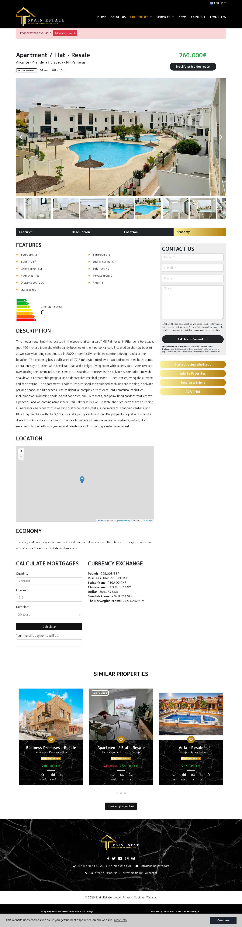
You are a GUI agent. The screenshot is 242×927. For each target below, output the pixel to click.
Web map (151, 897)
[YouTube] (120, 859)
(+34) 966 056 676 (118, 866)
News (182, 17)
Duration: (22, 607)
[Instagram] (127, 859)
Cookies (139, 897)
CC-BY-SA (148, 520)
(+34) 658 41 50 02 (90, 866)
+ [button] (21, 451)
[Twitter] (114, 859)
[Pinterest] (133, 859)
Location (131, 232)
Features (26, 232)
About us (118, 17)
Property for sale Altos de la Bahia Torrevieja (67, 911)
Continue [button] (223, 920)
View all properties (121, 806)
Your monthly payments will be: (37, 636)
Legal (117, 897)
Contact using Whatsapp (192, 364)
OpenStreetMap (123, 520)
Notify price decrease (193, 66)
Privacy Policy (195, 327)
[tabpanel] (51, 738)
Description (81, 232)
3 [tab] (125, 793)
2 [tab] (121, 793)
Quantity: (22, 573)
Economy (183, 232)
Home (101, 17)
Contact (198, 17)
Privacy (127, 897)
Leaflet (100, 520)
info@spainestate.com (154, 866)
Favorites (218, 17)
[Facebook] (108, 859)
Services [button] (164, 17)
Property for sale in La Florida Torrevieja (175, 911)
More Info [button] (120, 920)
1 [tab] (117, 793)
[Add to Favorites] (51, 739)
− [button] (21, 456)
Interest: (22, 590)
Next (221, 137)
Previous (21, 137)
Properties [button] (139, 17)
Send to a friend (193, 382)
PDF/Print (192, 392)
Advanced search (65, 33)
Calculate (49, 627)
